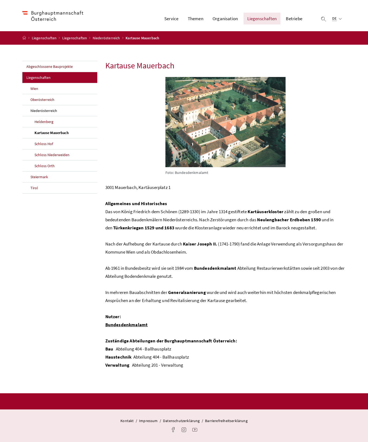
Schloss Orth (44, 165)
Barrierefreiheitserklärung (226, 420)
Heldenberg (43, 121)
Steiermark (39, 176)
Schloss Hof (43, 143)
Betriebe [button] (294, 19)
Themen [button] (195, 19)
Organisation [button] (225, 19)
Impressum (148, 420)
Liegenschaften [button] (262, 19)
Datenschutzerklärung (181, 420)
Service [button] (171, 19)
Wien (34, 88)
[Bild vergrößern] (225, 122)
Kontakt (127, 420)
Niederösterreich (107, 38)
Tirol (34, 187)
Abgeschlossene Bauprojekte (49, 66)
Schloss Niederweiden (52, 154)
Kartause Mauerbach (63, 132)
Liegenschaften (45, 38)
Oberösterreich (42, 99)
